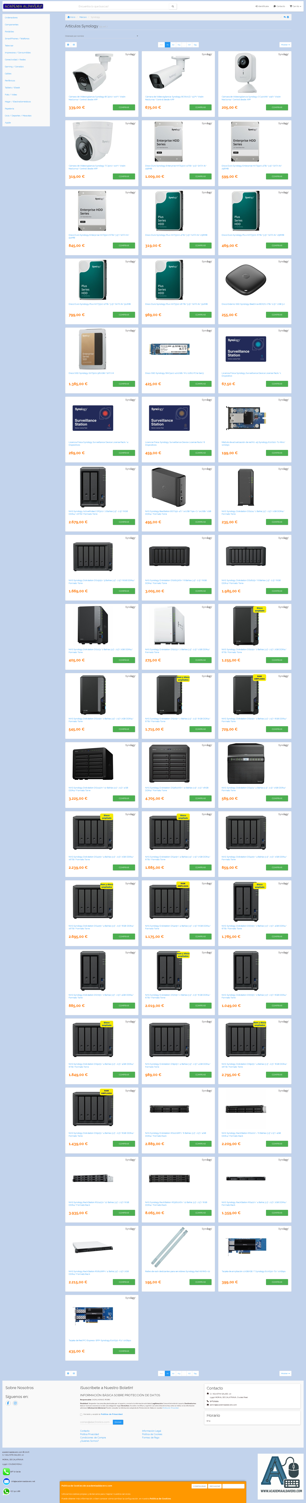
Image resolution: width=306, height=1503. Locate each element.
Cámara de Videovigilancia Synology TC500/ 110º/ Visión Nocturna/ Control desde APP (97, 167)
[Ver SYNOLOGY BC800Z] (178, 72)
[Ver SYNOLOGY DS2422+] (102, 763)
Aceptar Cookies (233, 1486)
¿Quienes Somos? (89, 1441)
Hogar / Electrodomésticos (18, 101)
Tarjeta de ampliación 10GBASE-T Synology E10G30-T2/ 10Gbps (253, 1271)
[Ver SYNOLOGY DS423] (255, 763)
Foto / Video (11, 94)
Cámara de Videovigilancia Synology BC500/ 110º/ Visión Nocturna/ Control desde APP (97, 98)
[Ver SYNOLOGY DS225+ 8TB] (255, 625)
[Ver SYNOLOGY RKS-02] (178, 1247)
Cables (8, 73)
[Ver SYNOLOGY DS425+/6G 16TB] (102, 901)
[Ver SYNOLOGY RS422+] (255, 1178)
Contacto (280, 6)
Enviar (118, 1422)
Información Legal (151, 1431)
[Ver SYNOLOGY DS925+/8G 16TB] (255, 1040)
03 (179, 45)
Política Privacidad (89, 1434)
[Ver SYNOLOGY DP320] (102, 487)
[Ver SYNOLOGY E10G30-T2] (255, 1247)
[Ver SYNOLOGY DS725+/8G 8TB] (178, 970)
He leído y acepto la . (103, 1414)
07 (189, 45)
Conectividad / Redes (15, 59)
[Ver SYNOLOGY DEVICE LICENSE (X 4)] (102, 418)
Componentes (11, 24)
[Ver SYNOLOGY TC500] (102, 141)
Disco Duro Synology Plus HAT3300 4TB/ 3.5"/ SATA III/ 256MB (176, 235)
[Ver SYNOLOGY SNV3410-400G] (178, 349)
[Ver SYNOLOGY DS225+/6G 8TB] (178, 694)
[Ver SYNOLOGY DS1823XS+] (178, 556)
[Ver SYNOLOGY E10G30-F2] (102, 1316)
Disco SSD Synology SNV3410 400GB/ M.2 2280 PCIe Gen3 (174, 373)
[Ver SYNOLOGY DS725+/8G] (255, 970)
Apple (8, 122)
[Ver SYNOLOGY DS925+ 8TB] (102, 1040)
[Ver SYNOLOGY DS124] (255, 487)
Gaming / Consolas (14, 66)
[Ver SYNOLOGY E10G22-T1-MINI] (255, 418)
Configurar (199, 1486)
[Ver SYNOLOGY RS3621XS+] (178, 1178)
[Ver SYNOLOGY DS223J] (178, 625)
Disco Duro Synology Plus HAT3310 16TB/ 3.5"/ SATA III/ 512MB (176, 304)
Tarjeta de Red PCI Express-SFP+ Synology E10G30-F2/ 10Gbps (100, 1340)
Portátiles (9, 31)
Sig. (195, 45)
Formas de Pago (150, 1437)
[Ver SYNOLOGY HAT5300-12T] (178, 141)
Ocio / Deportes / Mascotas (18, 115)
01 (168, 45)
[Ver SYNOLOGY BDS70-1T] (255, 280)
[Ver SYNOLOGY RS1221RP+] (178, 1109)
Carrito (296, 6)
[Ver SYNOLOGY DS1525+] (102, 556)
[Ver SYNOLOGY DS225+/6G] (255, 694)
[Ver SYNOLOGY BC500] (102, 72)
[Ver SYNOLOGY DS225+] (102, 694)
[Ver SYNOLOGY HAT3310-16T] (178, 280)
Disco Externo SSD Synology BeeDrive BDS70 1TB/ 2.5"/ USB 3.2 (253, 304)
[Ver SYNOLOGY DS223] (102, 625)
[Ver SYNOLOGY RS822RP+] (102, 1247)
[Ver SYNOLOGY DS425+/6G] (178, 901)
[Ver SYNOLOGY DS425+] (255, 832)
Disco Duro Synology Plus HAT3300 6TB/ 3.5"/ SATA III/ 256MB (253, 235)
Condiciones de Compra (93, 1437)
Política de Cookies (160, 1498)
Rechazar (215, 1486)
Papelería (9, 108)
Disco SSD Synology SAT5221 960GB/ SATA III (91, 373)
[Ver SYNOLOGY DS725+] (102, 970)
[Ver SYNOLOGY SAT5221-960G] (102, 349)
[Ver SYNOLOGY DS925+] (178, 1040)
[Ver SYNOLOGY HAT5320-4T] (255, 141)
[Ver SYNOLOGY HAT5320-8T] (102, 211)
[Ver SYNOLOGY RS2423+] (102, 1178)
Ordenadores (11, 17)
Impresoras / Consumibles (18, 52)
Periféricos (10, 80)
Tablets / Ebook (12, 87)
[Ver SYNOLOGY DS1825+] (255, 556)
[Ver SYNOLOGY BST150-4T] (178, 487)
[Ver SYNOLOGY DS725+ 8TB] (255, 901)
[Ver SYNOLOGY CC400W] (255, 72)
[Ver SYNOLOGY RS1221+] (255, 1109)
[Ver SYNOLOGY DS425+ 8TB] (178, 832)
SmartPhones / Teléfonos (17, 38)
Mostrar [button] (284, 45)
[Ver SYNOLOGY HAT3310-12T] (102, 280)
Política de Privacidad (170, 1408)
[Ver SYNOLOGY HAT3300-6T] (255, 211)
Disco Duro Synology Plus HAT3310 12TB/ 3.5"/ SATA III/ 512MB (100, 304)
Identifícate (263, 6)
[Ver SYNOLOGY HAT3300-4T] (178, 211)
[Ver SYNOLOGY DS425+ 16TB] (102, 832)
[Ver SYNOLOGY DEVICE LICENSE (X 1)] (255, 349)
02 (173, 45)
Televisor (9, 45)
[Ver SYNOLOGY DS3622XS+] (178, 763)
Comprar (124, 107)
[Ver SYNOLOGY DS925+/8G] (102, 1109)
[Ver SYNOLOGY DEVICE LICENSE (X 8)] (178, 418)
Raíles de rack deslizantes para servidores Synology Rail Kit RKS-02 (177, 1271)
